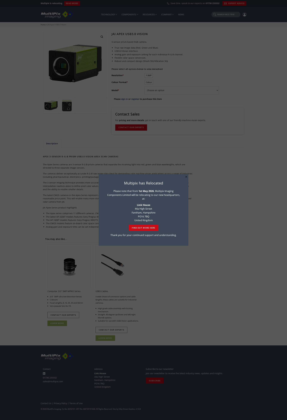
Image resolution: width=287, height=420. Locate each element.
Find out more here (143, 227)
